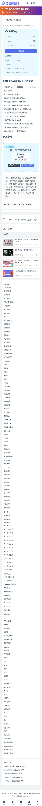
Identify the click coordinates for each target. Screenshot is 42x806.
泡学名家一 (7, 647)
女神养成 (7, 397)
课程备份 (7, 519)
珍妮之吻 (7, 405)
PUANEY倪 (7, 621)
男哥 (5, 317)
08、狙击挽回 (8, 551)
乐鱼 (5, 716)
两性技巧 (7, 431)
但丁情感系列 (8, 357)
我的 (29, 804)
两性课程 (7, 489)
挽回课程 (7, 497)
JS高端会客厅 (8, 580)
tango (6, 665)
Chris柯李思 (8, 287)
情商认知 (7, 475)
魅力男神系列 (8, 353)
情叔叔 (6, 724)
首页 (13, 25)
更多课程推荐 (8, 746)
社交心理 (7, 467)
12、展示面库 (8, 566)
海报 (22, 204)
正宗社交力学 (8, 636)
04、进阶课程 (8, 536)
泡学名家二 (7, 687)
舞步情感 (7, 339)
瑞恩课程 (7, 324)
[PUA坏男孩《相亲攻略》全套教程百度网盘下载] (8, 263)
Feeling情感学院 (9, 577)
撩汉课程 (7, 309)
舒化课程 (7, 412)
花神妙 (6, 383)
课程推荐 (7, 522)
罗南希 (6, 434)
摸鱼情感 (7, 628)
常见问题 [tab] (19, 20)
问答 (21, 804)
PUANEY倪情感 (9, 302)
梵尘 (5, 694)
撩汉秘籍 (7, 394)
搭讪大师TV (8, 683)
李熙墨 (6, 445)
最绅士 (6, 632)
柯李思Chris (8, 320)
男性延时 (7, 464)
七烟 (5, 669)
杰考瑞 (6, 691)
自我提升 (7, 460)
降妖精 (6, 372)
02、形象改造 (8, 529)
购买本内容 (15, 165)
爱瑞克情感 (7, 643)
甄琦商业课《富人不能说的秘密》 (15, 766)
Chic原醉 (7, 386)
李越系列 (7, 416)
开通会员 (7, 515)
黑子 (5, 713)
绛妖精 (6, 658)
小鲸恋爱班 (7, 599)
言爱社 (6, 441)
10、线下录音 (8, 558)
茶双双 (6, 379)
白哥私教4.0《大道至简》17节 (14, 770)
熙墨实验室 (7, 452)
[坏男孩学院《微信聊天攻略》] (8, 252)
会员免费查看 (28, 165)
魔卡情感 (7, 298)
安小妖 (6, 680)
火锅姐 (6, 375)
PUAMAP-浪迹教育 (10, 584)
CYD (5, 617)
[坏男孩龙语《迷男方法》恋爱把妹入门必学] (8, 242)
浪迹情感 (7, 331)
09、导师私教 (8, 555)
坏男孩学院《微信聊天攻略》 (24, 250)
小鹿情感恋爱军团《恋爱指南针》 (26, 271)
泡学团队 (7, 614)
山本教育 (7, 603)
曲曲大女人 (7, 419)
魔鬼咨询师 (7, 291)
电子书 (6, 512)
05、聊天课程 (8, 540)
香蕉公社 (7, 449)
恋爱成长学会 (8, 427)
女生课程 (7, 361)
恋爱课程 (7, 486)
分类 (12, 804)
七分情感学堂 (8, 591)
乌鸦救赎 (7, 306)
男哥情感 (7, 654)
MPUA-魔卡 (8, 569)
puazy (15, 793)
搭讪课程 (7, 500)
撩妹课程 (7, 284)
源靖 (5, 364)
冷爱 (5, 672)
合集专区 (7, 482)
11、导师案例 (8, 562)
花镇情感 (7, 401)
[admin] (3, 12)
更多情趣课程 (8, 456)
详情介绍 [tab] (9, 20)
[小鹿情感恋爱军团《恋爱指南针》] (8, 273)
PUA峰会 (7, 588)
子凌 (5, 720)
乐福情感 (7, 295)
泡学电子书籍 (8, 753)
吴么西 (6, 438)
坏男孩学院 (9, 12)
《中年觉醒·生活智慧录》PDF (14, 781)
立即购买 (21, 51)
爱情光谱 (7, 705)
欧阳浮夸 (7, 698)
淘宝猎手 (7, 702)
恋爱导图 (7, 610)
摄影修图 (7, 478)
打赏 (7, 204)
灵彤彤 (6, 368)
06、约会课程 (8, 544)
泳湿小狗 (7, 650)
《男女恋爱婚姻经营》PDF (13, 773)
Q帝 (5, 661)
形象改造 (7, 471)
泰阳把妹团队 (8, 639)
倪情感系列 (7, 350)
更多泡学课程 (8, 749)
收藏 (15, 204)
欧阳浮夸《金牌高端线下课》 (13, 777)
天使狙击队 (7, 625)
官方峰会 (19, 25)
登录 (33, 3)
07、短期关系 (8, 547)
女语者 (6, 676)
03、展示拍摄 (8, 533)
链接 (29, 204)
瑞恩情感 (7, 328)
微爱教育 (7, 606)
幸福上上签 (7, 423)
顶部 (38, 804)
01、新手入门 (8, 525)
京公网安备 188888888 (22, 796)
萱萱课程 (7, 408)
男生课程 (7, 313)
